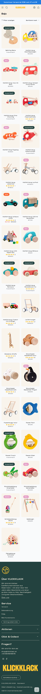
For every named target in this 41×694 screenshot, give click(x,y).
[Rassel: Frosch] (11, 442)
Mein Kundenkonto (8, 617)
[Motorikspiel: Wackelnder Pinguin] (30, 374)
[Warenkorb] (38, 7)
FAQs (3, 614)
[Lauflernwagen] (30, 306)
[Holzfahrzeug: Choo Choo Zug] (11, 101)
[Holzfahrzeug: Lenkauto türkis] (11, 203)
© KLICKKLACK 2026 (9, 683)
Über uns (5, 597)
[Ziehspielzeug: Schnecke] (11, 539)
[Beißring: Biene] (11, 36)
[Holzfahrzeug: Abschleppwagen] (30, 36)
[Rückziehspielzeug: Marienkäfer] (30, 473)
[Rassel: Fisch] (30, 409)
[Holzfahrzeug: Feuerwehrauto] (30, 101)
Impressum (21, 683)
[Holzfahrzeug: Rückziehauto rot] (30, 271)
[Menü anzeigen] (2, 7)
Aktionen (7, 629)
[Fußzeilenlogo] (6, 570)
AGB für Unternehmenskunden (12, 690)
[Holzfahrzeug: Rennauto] (11, 271)
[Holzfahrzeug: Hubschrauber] (30, 136)
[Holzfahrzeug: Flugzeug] (11, 136)
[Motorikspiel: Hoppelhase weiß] (11, 374)
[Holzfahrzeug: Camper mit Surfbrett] (30, 69)
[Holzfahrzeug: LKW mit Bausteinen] (30, 203)
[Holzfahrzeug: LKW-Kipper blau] (11, 237)
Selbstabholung (7, 610)
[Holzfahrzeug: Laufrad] (30, 168)
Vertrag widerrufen (10, 622)
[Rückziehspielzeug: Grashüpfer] (11, 473)
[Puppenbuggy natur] (11, 409)
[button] (30, 119)
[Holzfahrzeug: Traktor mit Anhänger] (11, 306)
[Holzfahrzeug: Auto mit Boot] (11, 69)
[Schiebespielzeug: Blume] (11, 505)
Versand (5, 607)
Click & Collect (10, 636)
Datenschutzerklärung (24, 687)
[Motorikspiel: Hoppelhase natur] (30, 340)
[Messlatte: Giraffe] (11, 340)
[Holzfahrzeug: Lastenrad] (11, 168)
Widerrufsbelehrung (8, 687)
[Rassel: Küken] (30, 442)
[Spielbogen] (30, 505)
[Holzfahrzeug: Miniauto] (30, 237)
